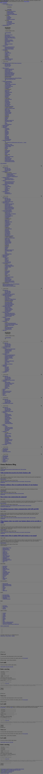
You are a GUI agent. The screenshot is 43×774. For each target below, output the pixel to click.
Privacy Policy (26, 1)
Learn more (5, 2)
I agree (1, 2)
